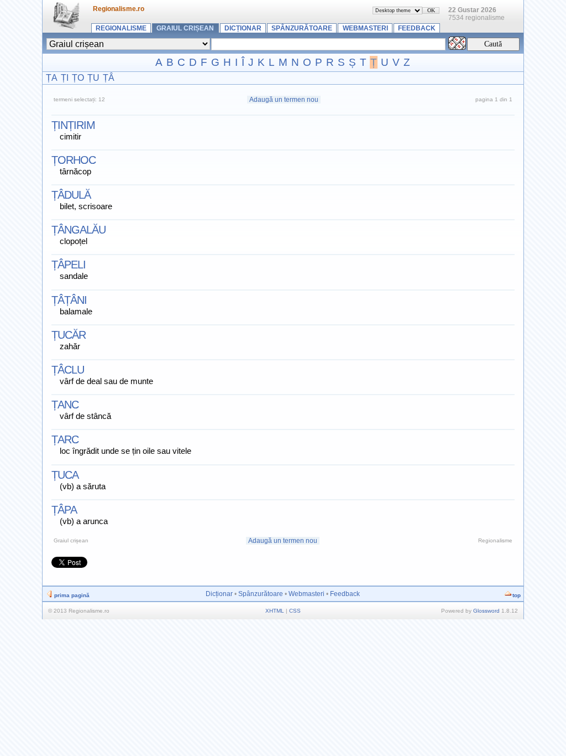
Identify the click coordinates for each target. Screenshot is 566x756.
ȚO (78, 77)
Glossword (486, 611)
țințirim (73, 125)
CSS (295, 611)
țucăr (68, 335)
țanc (64, 404)
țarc (64, 439)
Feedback (417, 28)
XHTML (274, 611)
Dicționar (242, 28)
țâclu (67, 370)
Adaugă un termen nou (283, 99)
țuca (64, 475)
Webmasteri (365, 28)
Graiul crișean (185, 28)
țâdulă (71, 195)
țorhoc (73, 160)
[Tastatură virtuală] (457, 46)
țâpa (64, 510)
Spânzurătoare (301, 28)
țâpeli (68, 264)
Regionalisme (121, 28)
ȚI (65, 77)
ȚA (51, 77)
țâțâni (69, 300)
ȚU (93, 77)
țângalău (78, 230)
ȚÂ (108, 77)
